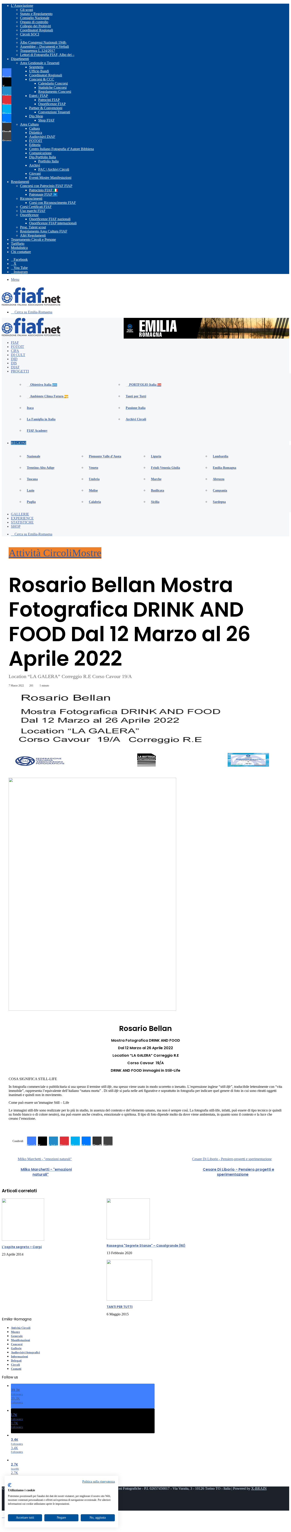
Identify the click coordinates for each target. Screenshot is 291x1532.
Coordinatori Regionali (36, 30)
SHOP (15, 526)
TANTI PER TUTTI (120, 1306)
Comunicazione (40, 153)
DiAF (15, 367)
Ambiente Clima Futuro (48, 396)
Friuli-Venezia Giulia (165, 467)
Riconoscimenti (31, 198)
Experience (22, 518)
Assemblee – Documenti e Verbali (44, 46)
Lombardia (220, 456)
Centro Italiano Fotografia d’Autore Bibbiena (61, 149)
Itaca (30, 408)
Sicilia (155, 502)
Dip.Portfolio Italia (42, 157)
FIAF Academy (37, 430)
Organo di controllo (34, 22)
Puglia (31, 502)
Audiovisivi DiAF (42, 137)
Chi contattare (21, 252)
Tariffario (17, 244)
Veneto (93, 467)
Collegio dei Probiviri (35, 26)
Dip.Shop (36, 116)
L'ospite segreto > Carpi (22, 1247)
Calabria (95, 502)
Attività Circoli (40, 553)
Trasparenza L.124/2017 (37, 51)
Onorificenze (29, 215)
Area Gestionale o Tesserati (39, 63)
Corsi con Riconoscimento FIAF (52, 203)
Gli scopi (26, 10)
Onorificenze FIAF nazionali (49, 219)
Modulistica (19, 248)
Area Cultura (29, 124)
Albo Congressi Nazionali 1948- (43, 42)
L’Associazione (22, 6)
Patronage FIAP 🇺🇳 (43, 194)
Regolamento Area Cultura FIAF (43, 231)
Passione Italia (136, 408)
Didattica (35, 132)
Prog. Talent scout (33, 227)
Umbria (94, 479)
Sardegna (219, 502)
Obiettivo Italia (43, 384)
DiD (14, 359)
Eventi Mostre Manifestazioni (50, 178)
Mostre (86, 553)
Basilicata (157, 490)
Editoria (34, 145)
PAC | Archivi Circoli (53, 169)
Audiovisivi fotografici (25, 1352)
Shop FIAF (46, 120)
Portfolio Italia (48, 161)
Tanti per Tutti (136, 396)
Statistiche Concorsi (52, 87)
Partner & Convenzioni (45, 108)
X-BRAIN (259, 1488)
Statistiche (22, 522)
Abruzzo (218, 479)
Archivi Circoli (136, 419)
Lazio (30, 490)
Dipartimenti (20, 59)
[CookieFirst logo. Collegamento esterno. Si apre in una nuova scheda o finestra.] (9, 1485)
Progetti (20, 371)
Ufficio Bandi (39, 71)
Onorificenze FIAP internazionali (53, 223)
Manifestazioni (20, 1340)
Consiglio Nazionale (34, 18)
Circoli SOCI (29, 34)
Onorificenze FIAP (52, 104)
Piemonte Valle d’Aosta (105, 456)
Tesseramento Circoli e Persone (33, 239)
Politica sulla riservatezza (98, 1481)
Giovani (35, 173)
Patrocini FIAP (49, 100)
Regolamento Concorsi (54, 92)
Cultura (34, 128)
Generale (17, 1336)
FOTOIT (35, 141)
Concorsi (17, 1344)
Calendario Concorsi (53, 83)
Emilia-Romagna (224, 467)
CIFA (15, 351)
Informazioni (19, 1356)
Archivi (34, 165)
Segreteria (36, 67)
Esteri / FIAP (38, 96)
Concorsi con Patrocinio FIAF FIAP (46, 186)
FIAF (15, 342)
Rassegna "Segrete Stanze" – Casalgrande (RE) (146, 1245)
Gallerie (20, 514)
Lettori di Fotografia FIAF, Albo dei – (47, 55)
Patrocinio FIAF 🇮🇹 (43, 190)
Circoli (15, 1364)
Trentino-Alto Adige (40, 467)
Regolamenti (20, 182)
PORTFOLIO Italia (144, 384)
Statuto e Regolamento (36, 14)
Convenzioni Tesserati (54, 112)
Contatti (16, 1368)
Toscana (32, 479)
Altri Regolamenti (33, 235)
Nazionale (33, 456)
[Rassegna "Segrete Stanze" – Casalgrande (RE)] (128, 1238)
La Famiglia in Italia (41, 419)
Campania (220, 490)
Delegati (16, 1360)
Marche (156, 479)
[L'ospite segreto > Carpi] (23, 1239)
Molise (93, 490)
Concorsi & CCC (41, 79)
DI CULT (18, 355)
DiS (14, 363)
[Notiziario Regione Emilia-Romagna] (31, 304)
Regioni (18, 443)
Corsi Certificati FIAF (36, 207)
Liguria (156, 456)
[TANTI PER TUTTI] (129, 1299)
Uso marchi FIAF (32, 211)
